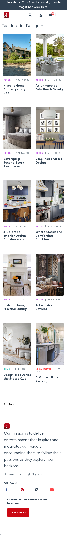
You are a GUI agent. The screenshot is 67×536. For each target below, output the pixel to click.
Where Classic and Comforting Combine (49, 236)
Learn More (18, 512)
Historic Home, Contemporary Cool (14, 89)
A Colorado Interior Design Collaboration (14, 236)
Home (6, 369)
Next (12, 404)
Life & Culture (43, 369)
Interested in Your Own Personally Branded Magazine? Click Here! (33, 5)
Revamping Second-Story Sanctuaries (13, 163)
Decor (7, 80)
